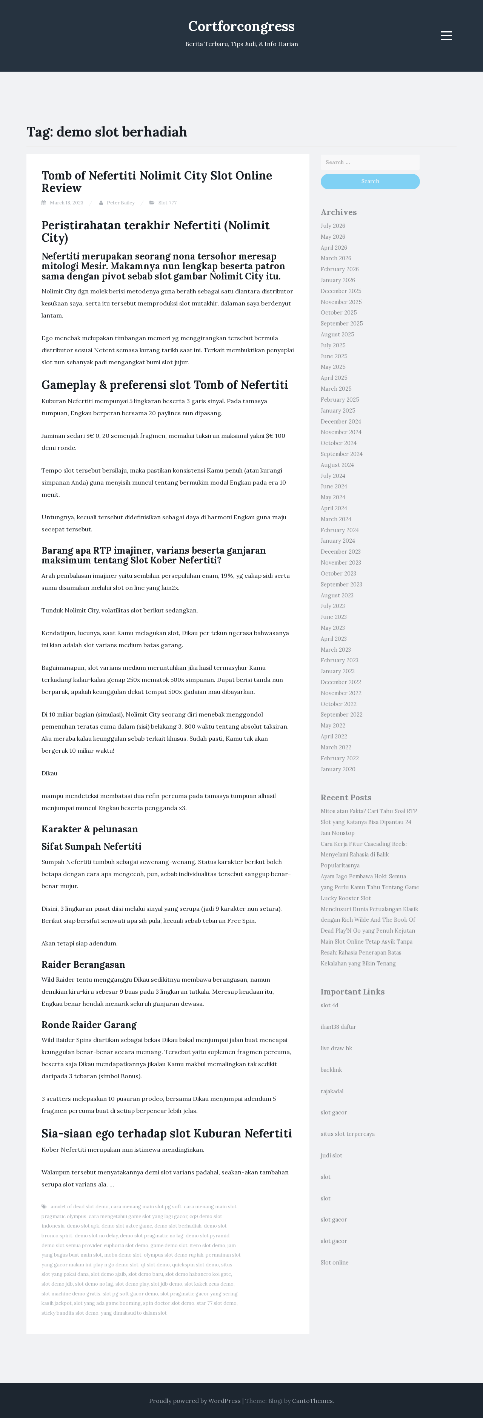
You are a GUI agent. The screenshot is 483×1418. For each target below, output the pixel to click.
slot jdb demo (166, 1284)
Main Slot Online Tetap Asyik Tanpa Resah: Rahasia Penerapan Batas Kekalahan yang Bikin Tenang (366, 952)
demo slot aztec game (127, 1226)
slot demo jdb (57, 1284)
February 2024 (340, 530)
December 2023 (341, 551)
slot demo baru (145, 1274)
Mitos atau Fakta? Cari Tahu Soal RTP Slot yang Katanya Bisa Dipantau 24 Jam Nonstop (369, 822)
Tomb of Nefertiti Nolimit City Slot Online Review (157, 181)
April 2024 (334, 508)
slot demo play (132, 1284)
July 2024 (333, 476)
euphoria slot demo (126, 1245)
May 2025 (333, 367)
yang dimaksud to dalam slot (134, 1313)
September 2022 (342, 714)
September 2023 (341, 584)
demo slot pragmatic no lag (151, 1235)
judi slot (331, 1155)
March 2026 (336, 258)
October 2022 (339, 704)
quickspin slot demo (195, 1264)
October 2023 (338, 573)
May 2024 (333, 497)
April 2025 (334, 377)
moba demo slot (123, 1255)
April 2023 (334, 638)
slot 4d (329, 1005)
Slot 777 (167, 203)
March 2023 (336, 649)
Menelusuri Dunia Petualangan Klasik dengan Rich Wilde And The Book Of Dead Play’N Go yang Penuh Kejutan (369, 920)
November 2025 (341, 302)
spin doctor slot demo (168, 1303)
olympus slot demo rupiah (173, 1255)
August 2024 (337, 465)
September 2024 (342, 454)
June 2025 (334, 356)
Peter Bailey (121, 203)
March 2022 (336, 747)
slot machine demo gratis (71, 1294)
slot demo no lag (94, 1284)
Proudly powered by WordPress (195, 1400)
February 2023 (339, 660)
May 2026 (333, 236)
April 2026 (334, 247)
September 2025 (342, 323)
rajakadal (332, 1091)
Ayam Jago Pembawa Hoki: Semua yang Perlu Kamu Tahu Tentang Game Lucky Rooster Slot (370, 887)
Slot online (335, 1262)
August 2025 (337, 334)
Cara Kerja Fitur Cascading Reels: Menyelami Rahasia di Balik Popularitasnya (364, 855)
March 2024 (336, 519)
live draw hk (336, 1048)
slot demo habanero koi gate (198, 1274)
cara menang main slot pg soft (146, 1206)
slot (326, 1177)
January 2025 (338, 410)
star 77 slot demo (217, 1303)
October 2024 (339, 443)
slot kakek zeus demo (209, 1284)
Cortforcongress (241, 26)
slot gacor (334, 1112)
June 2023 (334, 617)
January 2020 (338, 769)
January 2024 (338, 540)
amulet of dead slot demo (80, 1206)
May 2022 (333, 725)
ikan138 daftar (338, 1027)
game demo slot (169, 1245)
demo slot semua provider (72, 1245)
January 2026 (338, 280)
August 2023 (337, 595)
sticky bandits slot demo (70, 1313)
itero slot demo (207, 1245)
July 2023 (333, 606)
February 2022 (340, 758)
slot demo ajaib (108, 1274)
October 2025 (339, 312)
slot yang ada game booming (107, 1303)
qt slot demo (155, 1264)
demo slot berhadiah (178, 1226)
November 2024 (341, 432)
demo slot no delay (96, 1235)
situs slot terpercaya (348, 1134)
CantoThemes (312, 1400)
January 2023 (338, 671)
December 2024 (341, 421)
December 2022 (341, 682)
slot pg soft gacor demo (130, 1294)
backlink (331, 1070)
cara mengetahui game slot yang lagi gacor (138, 1216)
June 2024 (334, 486)
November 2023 (341, 562)
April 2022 (334, 736)
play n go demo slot (116, 1264)
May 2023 (333, 628)
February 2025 (340, 399)
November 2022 (341, 693)
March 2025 (336, 388)
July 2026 (333, 226)
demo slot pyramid (207, 1235)
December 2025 (341, 291)
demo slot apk (83, 1226)
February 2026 (340, 269)
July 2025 (333, 345)
